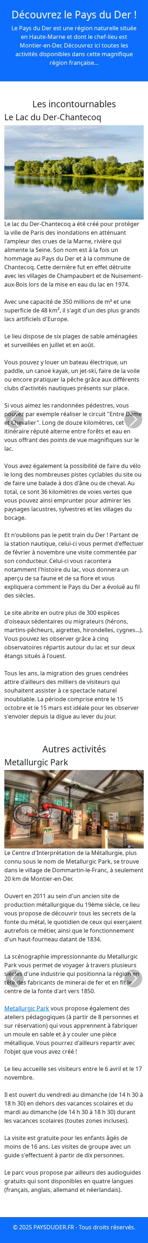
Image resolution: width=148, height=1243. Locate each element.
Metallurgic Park (26, 1008)
